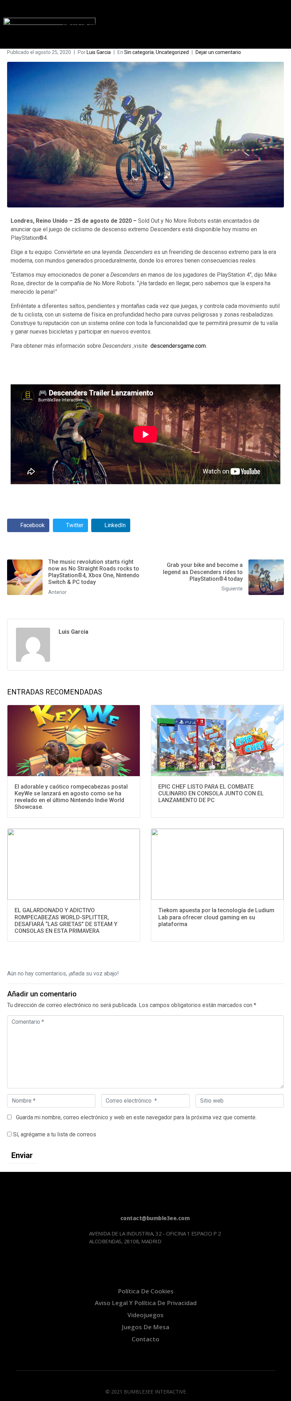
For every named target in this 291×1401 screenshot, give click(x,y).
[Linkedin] (62, 1262)
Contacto (72, 38)
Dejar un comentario (218, 52)
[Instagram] (84, 1262)
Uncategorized (172, 52)
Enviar (22, 1155)
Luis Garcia (99, 52)
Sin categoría (139, 52)
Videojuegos (76, 10)
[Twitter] (19, 1262)
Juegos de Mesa (82, 24)
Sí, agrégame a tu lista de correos (54, 1134)
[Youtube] (40, 1262)
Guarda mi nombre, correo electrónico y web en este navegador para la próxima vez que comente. (136, 1117)
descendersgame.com (178, 345)
